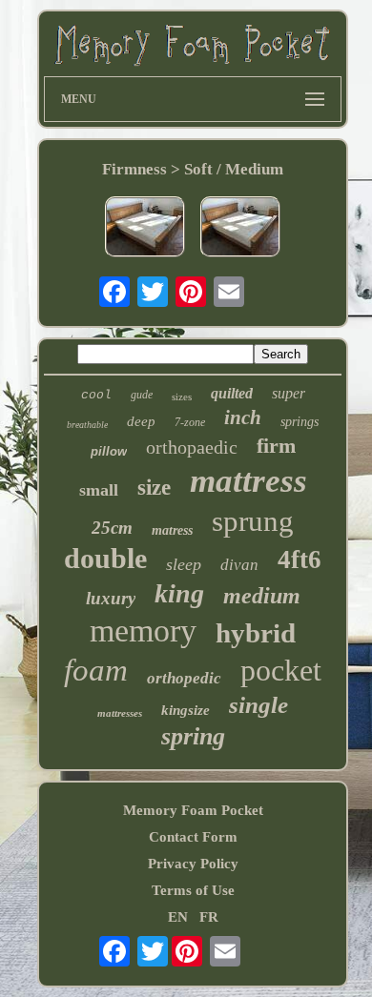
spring (193, 736)
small (98, 489)
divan (239, 565)
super (288, 393)
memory (143, 630)
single (258, 705)
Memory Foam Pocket (193, 810)
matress (172, 530)
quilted (232, 393)
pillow (109, 451)
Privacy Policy (193, 863)
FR (208, 917)
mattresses (119, 713)
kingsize (185, 710)
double (105, 558)
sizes (182, 396)
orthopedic (184, 678)
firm (276, 446)
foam (96, 670)
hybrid (256, 633)
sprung (253, 521)
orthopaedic (192, 447)
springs (299, 422)
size (154, 487)
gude (142, 394)
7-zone (190, 422)
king (179, 593)
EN (178, 917)
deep (141, 421)
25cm (112, 528)
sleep (183, 564)
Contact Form (193, 836)
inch (242, 417)
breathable (87, 424)
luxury (110, 598)
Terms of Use (193, 890)
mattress (248, 480)
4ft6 (299, 559)
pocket (280, 670)
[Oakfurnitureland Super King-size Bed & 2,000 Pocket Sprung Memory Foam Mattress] (145, 229)
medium (261, 595)
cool (96, 395)
